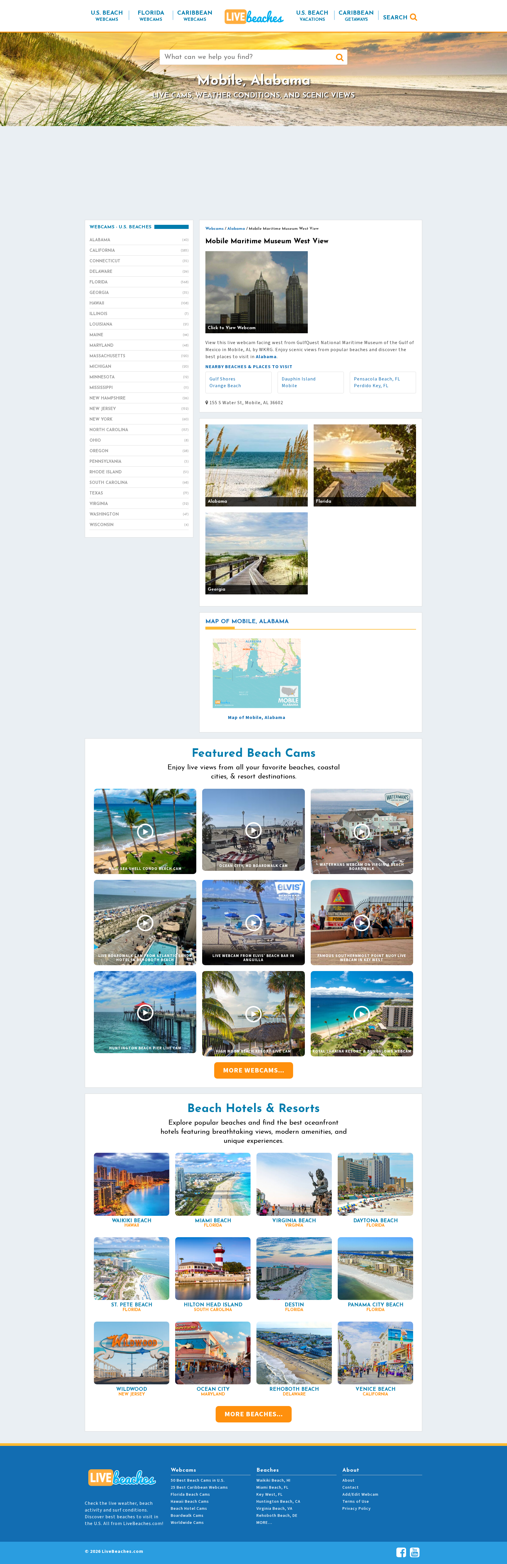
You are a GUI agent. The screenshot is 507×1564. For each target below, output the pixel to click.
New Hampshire (139, 398)
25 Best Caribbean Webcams (199, 1487)
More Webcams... (253, 1070)
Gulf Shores (222, 379)
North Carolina (139, 430)
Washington (139, 514)
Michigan (139, 367)
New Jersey (139, 409)
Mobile (289, 385)
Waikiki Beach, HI (273, 1480)
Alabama (139, 240)
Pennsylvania (139, 462)
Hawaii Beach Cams (190, 1501)
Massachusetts (139, 356)
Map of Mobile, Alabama (256, 717)
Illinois (139, 314)
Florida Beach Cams (190, 1494)
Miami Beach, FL (272, 1487)
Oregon (139, 451)
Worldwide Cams (187, 1523)
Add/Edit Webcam (360, 1494)
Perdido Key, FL (371, 385)
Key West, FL (269, 1494)
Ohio (139, 440)
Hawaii (139, 303)
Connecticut (139, 261)
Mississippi (139, 388)
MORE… (264, 1523)
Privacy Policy (356, 1509)
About (348, 1480)
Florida (139, 282)
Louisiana (139, 324)
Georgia (139, 293)
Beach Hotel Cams (189, 1509)
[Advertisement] (253, 173)
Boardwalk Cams (187, 1516)
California (139, 251)
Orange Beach (225, 385)
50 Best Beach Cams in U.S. (198, 1480)
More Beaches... (253, 1414)
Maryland (139, 346)
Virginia (139, 504)
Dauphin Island (299, 379)
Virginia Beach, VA (274, 1509)
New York (139, 419)
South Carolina (139, 483)
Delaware (139, 272)
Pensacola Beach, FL (377, 379)
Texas (139, 493)
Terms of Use (355, 1501)
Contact (350, 1487)
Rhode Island (139, 472)
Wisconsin (139, 525)
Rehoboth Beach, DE (277, 1516)
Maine (139, 335)
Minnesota (139, 377)
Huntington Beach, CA (278, 1501)
